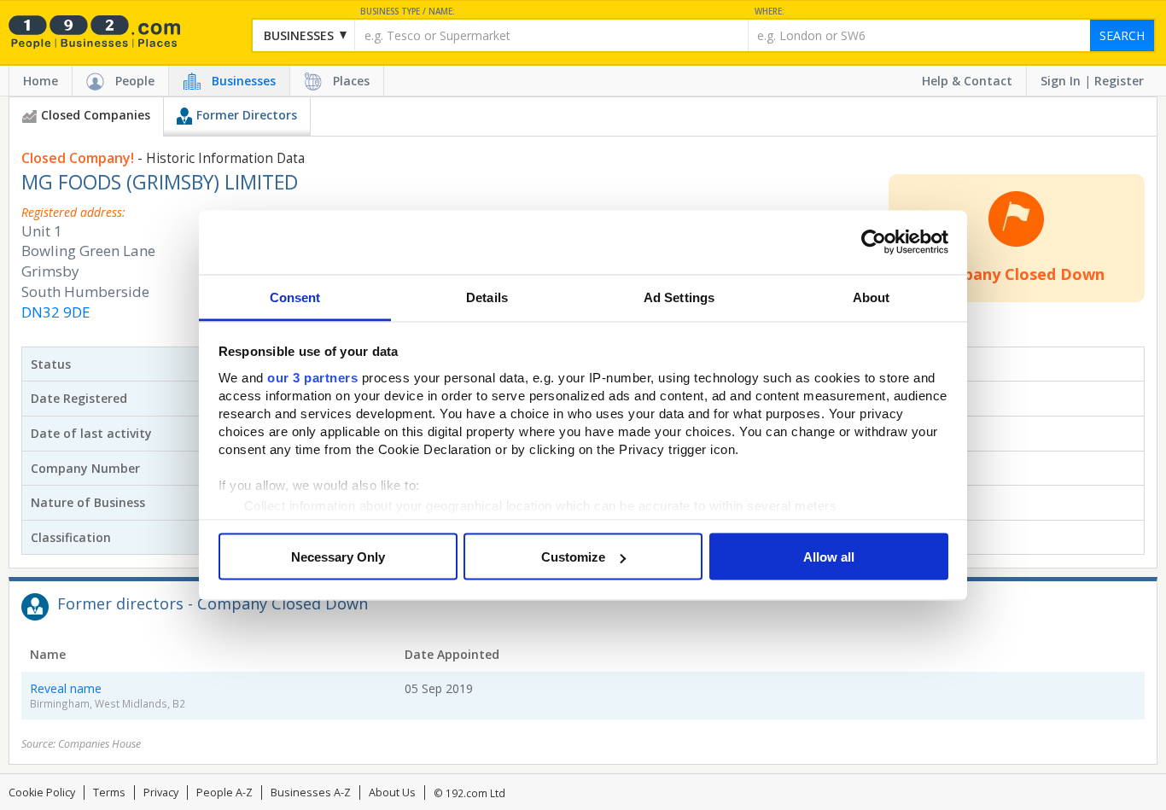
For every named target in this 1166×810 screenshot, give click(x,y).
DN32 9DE (55, 312)
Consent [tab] (295, 296)
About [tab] (871, 296)
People (134, 81)
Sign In (1061, 81)
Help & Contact (967, 81)
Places (351, 81)
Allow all (828, 557)
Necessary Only (338, 557)
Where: (769, 11)
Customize (573, 557)
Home (40, 81)
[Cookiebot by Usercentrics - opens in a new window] (873, 242)
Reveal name (66, 688)
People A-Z (224, 792)
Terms (109, 792)
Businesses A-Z (311, 792)
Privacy (160, 792)
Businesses (244, 81)
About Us (392, 792)
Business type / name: (407, 11)
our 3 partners (312, 377)
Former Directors (246, 115)
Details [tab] (487, 296)
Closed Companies (95, 115)
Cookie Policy (42, 792)
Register (1119, 81)
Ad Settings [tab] (679, 296)
